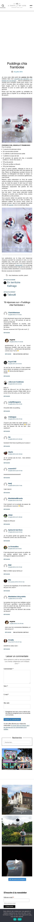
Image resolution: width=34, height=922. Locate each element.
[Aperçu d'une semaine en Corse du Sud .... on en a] (17, 861)
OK (15, 919)
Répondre (7, 332)
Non (19, 919)
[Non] (32, 915)
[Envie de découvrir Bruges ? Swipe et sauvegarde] (17, 800)
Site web (6, 703)
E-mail (6, 694)
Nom (6, 686)
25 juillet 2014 (18, 72)
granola (11, 205)
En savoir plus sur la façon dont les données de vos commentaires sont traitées (16, 727)
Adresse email (9, 897)
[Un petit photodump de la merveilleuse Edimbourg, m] (17, 831)
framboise (15, 275)
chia (10, 275)
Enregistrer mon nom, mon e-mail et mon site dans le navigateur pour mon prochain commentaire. (17, 713)
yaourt (26, 275)
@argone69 (19, 265)
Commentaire (8, 669)
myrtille (21, 275)
